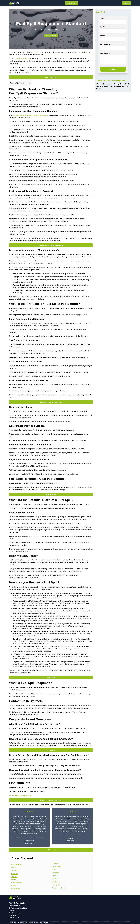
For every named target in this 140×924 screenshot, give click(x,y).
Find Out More (51, 494)
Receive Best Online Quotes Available (51, 245)
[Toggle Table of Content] (27, 83)
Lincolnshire (15, 889)
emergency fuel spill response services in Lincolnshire (30, 115)
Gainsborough (56, 867)
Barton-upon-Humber (59, 888)
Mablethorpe (56, 873)
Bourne (23, 795)
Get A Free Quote (50, 850)
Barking (29, 795)
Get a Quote (50, 35)
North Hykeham (16, 882)
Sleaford (14, 876)
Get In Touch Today (51, 77)
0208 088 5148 (71, 3)
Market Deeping (14, 795)
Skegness (55, 863)
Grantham (14, 873)
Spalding (14, 870)
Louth (54, 870)
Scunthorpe (56, 879)
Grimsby (54, 876)
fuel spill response (23, 58)
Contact (126, 3)
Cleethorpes (56, 882)
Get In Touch (51, 750)
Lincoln (13, 885)
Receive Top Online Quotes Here (51, 402)
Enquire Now (51, 677)
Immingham (56, 885)
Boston (13, 879)
